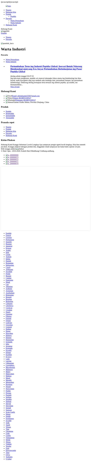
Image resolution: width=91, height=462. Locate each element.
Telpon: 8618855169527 (22, 98)
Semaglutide (10, 116)
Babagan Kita (11, 12)
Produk (8, 14)
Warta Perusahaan (17, 21)
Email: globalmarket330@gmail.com (26, 96)
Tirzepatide (10, 118)
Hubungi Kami (11, 25)
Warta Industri (15, 23)
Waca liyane (15, 87)
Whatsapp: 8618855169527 (25, 100)
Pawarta (9, 19)
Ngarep (8, 10)
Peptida (13, 16)
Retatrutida (10, 113)
